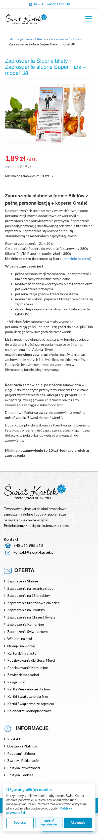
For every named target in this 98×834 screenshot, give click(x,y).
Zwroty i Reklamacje (23, 760)
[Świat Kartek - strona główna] (26, 19)
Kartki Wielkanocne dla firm (28, 689)
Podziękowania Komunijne (27, 667)
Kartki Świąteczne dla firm (27, 696)
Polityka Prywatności (23, 768)
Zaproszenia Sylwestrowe (27, 631)
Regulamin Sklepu (21, 753)
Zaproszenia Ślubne (64, 39)
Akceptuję (78, 822)
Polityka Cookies (20, 775)
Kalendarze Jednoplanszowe (29, 711)
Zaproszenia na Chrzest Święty (31, 617)
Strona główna (20, 39)
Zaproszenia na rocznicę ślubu (30, 588)
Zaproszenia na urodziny (26, 610)
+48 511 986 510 (52, 4)
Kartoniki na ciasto (21, 653)
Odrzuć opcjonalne (49, 823)
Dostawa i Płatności (22, 746)
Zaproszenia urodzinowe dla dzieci (33, 603)
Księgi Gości (16, 682)
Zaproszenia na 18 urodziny (28, 595)
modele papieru (77, 258)
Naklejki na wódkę (21, 646)
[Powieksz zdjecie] (49, 114)
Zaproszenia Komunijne (25, 624)
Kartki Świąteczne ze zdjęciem (30, 704)
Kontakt (13, 739)
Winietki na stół (19, 638)
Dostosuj (20, 822)
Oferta (40, 39)
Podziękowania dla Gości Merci (31, 660)
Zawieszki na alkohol (23, 674)
